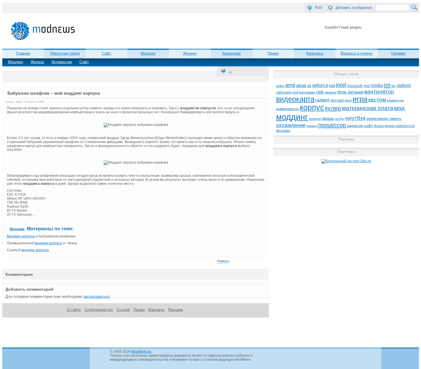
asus (301, 85)
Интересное (62, 62)
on (387, 85)
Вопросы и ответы (356, 53)
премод (311, 126)
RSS (318, 8)
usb (320, 92)
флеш (379, 126)
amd (290, 85)
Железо (37, 62)
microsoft (355, 86)
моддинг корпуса (48, 243)
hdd (332, 86)
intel (341, 85)
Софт (84, 62)
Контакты (156, 310)
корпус (312, 107)
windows (330, 92)
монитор (315, 118)
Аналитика (231, 53)
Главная (23, 53)
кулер (333, 108)
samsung (283, 92)
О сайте (74, 310)
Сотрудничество (98, 310)
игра (360, 99)
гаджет (322, 99)
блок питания (350, 92)
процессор (332, 125)
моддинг (292, 117)
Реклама (175, 310)
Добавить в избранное (354, 8)
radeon (404, 85)
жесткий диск (341, 100)
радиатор (355, 126)
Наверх (223, 261)
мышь (328, 118)
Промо (273, 53)
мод (399, 108)
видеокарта (295, 99)
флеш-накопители (400, 126)
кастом (377, 100)
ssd (295, 92)
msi (366, 86)
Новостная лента (65, 53)
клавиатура (395, 100)
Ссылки (123, 310)
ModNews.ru (141, 352)
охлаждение (291, 125)
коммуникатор (287, 109)
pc (394, 86)
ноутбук (355, 118)
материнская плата (367, 108)
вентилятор (379, 92)
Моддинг (15, 62)
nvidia (377, 85)
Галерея (398, 53)
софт (368, 126)
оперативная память (384, 119)
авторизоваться (97, 297)
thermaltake (307, 92)
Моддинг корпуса (21, 236)
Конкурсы (314, 53)
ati (309, 86)
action (280, 86)
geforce (320, 85)
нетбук (340, 118)
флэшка (283, 130)
